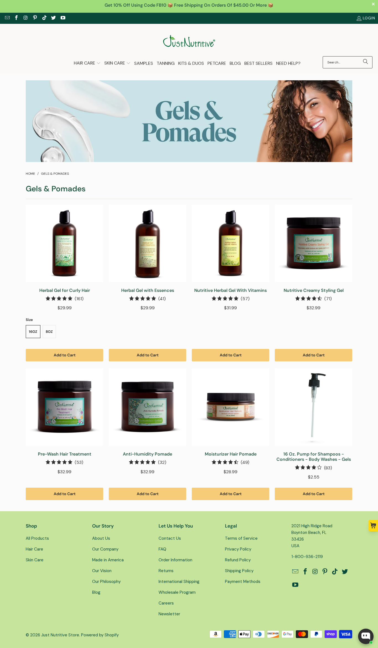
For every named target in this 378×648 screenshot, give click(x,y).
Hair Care (34, 549)
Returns (166, 571)
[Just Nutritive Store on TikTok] (44, 18)
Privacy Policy (238, 549)
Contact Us (170, 538)
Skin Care (34, 560)
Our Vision (102, 571)
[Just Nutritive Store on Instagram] (25, 18)
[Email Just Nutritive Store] (7, 18)
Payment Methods (242, 581)
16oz (33, 331)
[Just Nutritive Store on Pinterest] (35, 18)
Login (369, 18)
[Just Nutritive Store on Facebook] (16, 18)
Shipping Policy (239, 571)
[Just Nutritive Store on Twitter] (53, 18)
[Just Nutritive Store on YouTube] (62, 18)
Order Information (175, 560)
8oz (49, 331)
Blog (96, 592)
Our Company (105, 549)
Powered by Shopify (100, 635)
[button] (87, 63)
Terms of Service (241, 538)
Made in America (108, 560)
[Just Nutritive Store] (189, 41)
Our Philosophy (106, 581)
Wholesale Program (177, 592)
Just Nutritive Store (60, 635)
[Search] (365, 62)
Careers (166, 603)
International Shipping (179, 581)
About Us (101, 538)
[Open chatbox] (366, 636)
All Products (37, 538)
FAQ (162, 549)
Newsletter (169, 614)
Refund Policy (238, 560)
